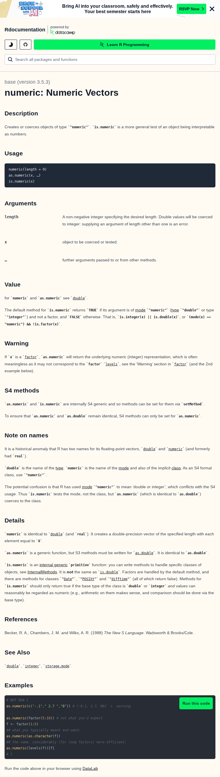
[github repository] (25, 44)
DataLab (90, 768)
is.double (109, 572)
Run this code (196, 703)
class (176, 468)
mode (140, 310)
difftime (119, 579)
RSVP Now (189, 9)
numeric (175, 449)
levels (111, 364)
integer (32, 666)
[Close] (212, 9)
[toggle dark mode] (11, 44)
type (175, 310)
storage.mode (57, 666)
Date (68, 579)
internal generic (54, 564)
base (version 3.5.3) (27, 82)
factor (31, 357)
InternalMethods (42, 572)
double (79, 298)
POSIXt (88, 579)
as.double (144, 553)
